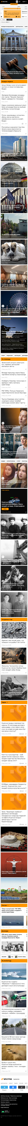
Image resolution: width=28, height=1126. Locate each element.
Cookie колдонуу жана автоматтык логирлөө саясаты (9, 1104)
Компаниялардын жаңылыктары (8, 1100)
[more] (26, 52)
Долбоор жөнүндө (5, 1096)
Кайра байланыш (5, 1107)
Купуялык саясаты (5, 1102)
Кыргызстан (4, 1083)
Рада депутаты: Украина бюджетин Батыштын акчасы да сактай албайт (13, 348)
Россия (4, 905)
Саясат (11, 1083)
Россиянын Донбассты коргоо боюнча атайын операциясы (13, 332)
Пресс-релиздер (13, 1098)
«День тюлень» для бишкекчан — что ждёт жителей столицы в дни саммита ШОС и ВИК (11, 14)
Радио (4, 702)
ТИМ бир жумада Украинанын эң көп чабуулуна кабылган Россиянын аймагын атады (13, 340)
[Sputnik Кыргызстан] (4, 2)
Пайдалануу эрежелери (16, 1096)
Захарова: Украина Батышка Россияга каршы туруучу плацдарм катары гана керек (12, 336)
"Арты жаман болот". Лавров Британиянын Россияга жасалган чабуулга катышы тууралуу (13, 344)
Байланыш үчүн (4, 1098)
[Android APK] (5, 1111)
